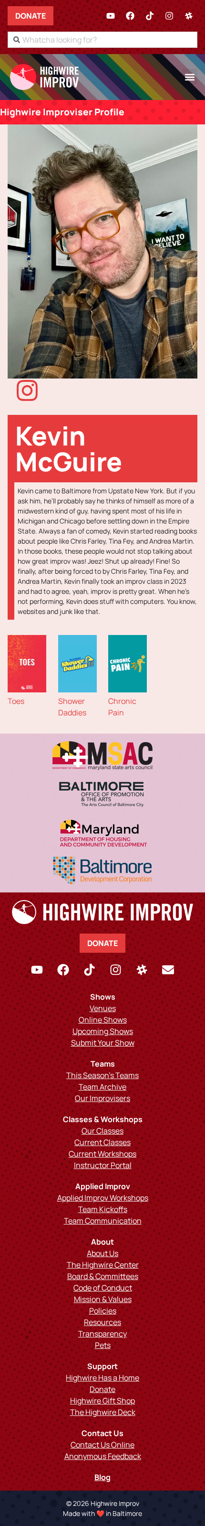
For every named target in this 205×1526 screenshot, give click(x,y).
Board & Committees (102, 1276)
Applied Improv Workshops (102, 1197)
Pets (103, 1345)
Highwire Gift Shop (102, 1400)
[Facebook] (130, 15)
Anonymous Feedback (102, 1456)
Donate (30, 16)
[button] (189, 77)
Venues (103, 1008)
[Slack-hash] (188, 15)
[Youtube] (110, 15)
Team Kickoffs (102, 1209)
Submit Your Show (102, 1042)
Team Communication (103, 1220)
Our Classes (102, 1130)
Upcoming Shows (102, 1031)
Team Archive (102, 1086)
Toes (16, 701)
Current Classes (102, 1142)
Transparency (102, 1333)
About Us (102, 1253)
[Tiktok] (149, 15)
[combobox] (102, 40)
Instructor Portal (103, 1165)
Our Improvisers (102, 1098)
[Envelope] (168, 969)
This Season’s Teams (102, 1075)
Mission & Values (103, 1299)
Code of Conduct (102, 1287)
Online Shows (103, 1019)
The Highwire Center (103, 1264)
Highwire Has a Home (102, 1377)
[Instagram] (169, 15)
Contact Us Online (102, 1444)
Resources (102, 1322)
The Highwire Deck (102, 1412)
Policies (102, 1310)
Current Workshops (102, 1153)
